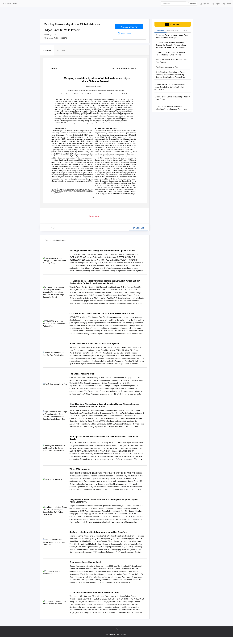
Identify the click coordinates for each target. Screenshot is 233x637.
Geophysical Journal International (85, 562)
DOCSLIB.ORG (9, 3)
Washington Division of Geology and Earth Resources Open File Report (102, 250)
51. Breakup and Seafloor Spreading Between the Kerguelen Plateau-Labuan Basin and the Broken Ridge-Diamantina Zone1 (105, 282)
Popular (184, 30)
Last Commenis (172, 30)
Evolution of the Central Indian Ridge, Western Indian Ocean (172, 98)
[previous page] (42, 227)
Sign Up (205, 3)
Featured (160, 30)
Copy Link (139, 227)
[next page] (54, 227)
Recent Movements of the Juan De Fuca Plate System (94, 343)
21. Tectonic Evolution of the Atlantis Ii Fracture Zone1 (94, 592)
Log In (217, 3)
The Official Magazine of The (83, 374)
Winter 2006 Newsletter (80, 469)
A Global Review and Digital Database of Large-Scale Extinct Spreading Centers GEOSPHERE (170, 87)
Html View (47, 50)
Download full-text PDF (129, 27)
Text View (60, 50)
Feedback (124, 634)
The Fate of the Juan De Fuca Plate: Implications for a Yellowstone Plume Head (170, 107)
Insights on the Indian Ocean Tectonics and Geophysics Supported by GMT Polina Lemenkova (104, 500)
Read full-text (126, 33)
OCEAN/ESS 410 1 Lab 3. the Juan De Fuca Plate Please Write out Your (102, 313)
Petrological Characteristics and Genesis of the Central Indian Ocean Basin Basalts (104, 437)
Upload (228, 3)
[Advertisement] (116, 13)
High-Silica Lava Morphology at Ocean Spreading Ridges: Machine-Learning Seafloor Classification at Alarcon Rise (105, 405)
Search (193, 3)
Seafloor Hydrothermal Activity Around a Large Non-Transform (98, 532)
